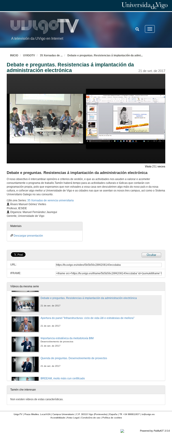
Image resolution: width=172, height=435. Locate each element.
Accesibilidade (57, 417)
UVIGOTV (29, 55)
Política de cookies (112, 417)
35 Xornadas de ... (51, 55)
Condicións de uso (90, 417)
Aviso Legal (73, 417)
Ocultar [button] (151, 255)
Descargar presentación (28, 235)
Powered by (155, 430)
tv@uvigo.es (148, 414)
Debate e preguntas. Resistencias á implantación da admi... (105, 55)
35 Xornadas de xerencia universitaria (50, 200)
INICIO (14, 55)
